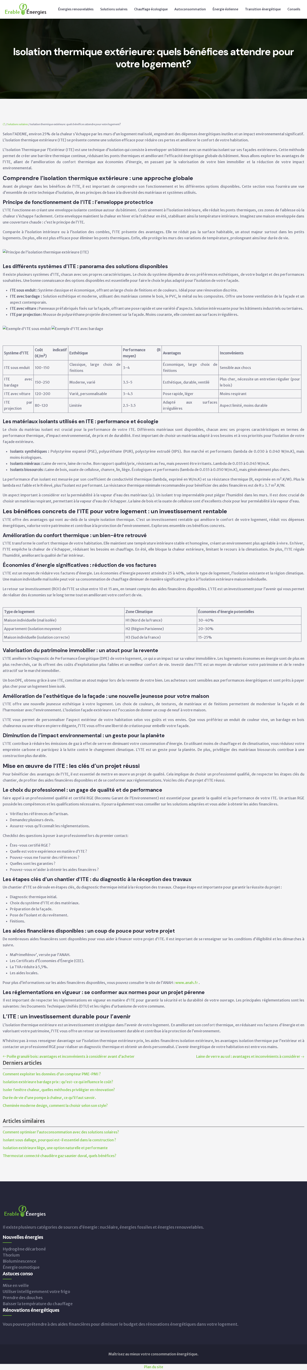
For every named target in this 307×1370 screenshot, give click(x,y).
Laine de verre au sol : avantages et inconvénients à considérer (248, 1056)
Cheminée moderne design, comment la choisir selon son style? (55, 1105)
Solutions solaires (113, 9)
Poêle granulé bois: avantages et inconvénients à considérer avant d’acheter (71, 1056)
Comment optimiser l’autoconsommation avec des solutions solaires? (61, 1132)
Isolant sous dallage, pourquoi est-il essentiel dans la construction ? (59, 1140)
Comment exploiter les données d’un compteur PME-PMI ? (52, 1074)
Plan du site (153, 1367)
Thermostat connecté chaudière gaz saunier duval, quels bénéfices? (59, 1155)
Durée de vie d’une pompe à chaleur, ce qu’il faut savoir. (49, 1097)
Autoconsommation (190, 9)
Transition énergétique (263, 9)
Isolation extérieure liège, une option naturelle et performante (55, 1148)
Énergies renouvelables (75, 9)
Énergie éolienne (225, 9)
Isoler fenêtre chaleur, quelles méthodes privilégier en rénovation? (59, 1089)
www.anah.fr (187, 982)
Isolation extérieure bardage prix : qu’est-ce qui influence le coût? (58, 1082)
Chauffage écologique (151, 9)
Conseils (293, 9)
